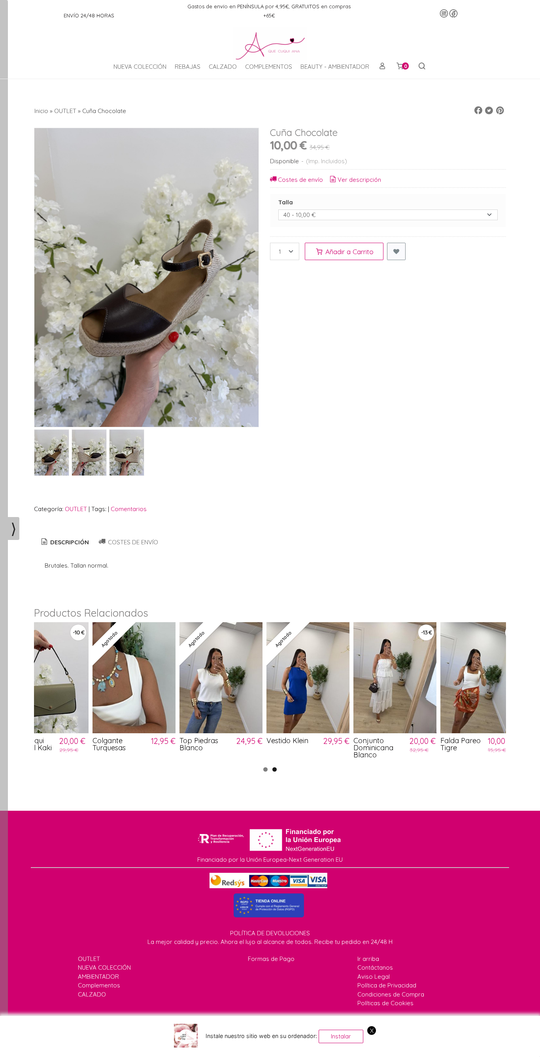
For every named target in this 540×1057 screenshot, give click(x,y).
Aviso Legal (373, 976)
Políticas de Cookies (385, 1003)
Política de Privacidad (386, 985)
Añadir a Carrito (348, 251)
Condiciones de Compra (390, 994)
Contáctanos (375, 967)
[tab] (64, 542)
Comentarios (129, 509)
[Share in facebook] (478, 110)
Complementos (99, 985)
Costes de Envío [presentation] (132, 542)
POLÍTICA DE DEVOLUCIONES (270, 933)
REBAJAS (187, 66)
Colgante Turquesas (109, 744)
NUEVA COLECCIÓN (139, 66)
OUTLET (76, 509)
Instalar (341, 1036)
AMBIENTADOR (98, 976)
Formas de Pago (271, 959)
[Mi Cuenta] (382, 67)
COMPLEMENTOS (268, 66)
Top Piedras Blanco (198, 744)
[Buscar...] (421, 67)
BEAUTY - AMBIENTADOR (334, 66)
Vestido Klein (287, 740)
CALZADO (223, 66)
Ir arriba (368, 959)
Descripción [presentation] (69, 542)
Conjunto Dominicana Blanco (373, 747)
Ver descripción (359, 179)
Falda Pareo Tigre (460, 744)
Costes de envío (300, 179)
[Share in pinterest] (500, 110)
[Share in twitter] (489, 110)
